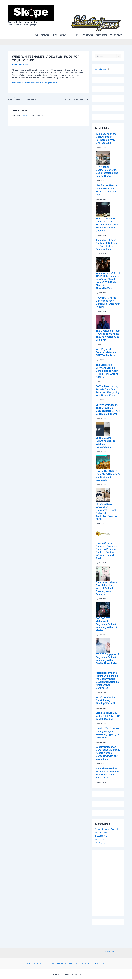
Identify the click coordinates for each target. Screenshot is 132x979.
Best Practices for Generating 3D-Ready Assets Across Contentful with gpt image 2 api (108, 752)
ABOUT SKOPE (86, 964)
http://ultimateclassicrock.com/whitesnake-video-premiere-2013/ (36, 82)
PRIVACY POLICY (99, 964)
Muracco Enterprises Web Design (107, 828)
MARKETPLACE (73, 964)
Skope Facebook (101, 832)
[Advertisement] (109, 882)
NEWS (45, 964)
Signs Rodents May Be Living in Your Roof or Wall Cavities (108, 715)
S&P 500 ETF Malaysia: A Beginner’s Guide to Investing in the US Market (106, 623)
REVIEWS (52, 964)
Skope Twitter (100, 839)
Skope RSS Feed (101, 835)
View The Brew (100, 842)
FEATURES (37, 964)
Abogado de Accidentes (106, 952)
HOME (29, 964)
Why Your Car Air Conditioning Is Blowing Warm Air (106, 699)
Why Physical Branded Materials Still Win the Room (106, 351)
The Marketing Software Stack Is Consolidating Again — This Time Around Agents (107, 370)
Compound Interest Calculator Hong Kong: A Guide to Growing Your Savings (107, 587)
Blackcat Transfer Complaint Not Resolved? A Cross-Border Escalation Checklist (107, 224)
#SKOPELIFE (61, 964)
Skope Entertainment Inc (23, 21)
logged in (25, 115)
